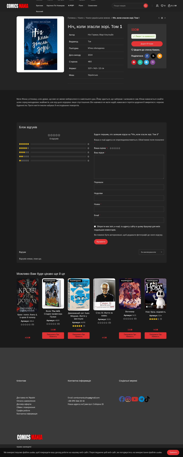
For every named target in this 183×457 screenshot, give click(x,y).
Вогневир (129, 311)
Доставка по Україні (26, 397)
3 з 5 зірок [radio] (115, 148)
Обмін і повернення (26, 407)
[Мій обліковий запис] (157, 5)
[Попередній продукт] (158, 18)
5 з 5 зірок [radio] (119, 148)
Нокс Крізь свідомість (156, 312)
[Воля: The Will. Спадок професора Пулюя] (53, 293)
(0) (32, 325)
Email (97, 215)
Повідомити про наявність (53, 335)
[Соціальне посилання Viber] (152, 62)
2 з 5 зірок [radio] (113, 148)
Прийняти (173, 452)
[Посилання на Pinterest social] (133, 62)
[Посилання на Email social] (159, 56)
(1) (84, 326)
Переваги (98, 182)
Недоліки (98, 193)
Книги (81, 18)
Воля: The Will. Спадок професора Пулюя (53, 314)
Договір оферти (24, 404)
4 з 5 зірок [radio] (117, 148)
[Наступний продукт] (165, 18)
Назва (97, 204)
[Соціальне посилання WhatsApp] (140, 62)
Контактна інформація (27, 414)
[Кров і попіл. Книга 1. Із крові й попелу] (27, 295)
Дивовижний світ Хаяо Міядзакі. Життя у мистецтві (78, 316)
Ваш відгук (100, 152)
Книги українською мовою (98, 18)
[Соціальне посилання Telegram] (146, 62)
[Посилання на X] (153, 56)
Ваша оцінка (100, 148)
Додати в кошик (147, 44)
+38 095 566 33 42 (76, 401)
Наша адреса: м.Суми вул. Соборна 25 (86, 404)
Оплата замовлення (26, 401)
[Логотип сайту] (17, 5)
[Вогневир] (130, 293)
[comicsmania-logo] (29, 437)
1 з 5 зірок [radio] (111, 148)
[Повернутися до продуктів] (162, 18)
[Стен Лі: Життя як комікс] (104, 294)
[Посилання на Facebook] (147, 56)
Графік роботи (23, 410)
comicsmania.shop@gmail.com (86, 397)
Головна (72, 18)
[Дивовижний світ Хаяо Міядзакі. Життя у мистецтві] (79, 294)
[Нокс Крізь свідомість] (156, 293)
